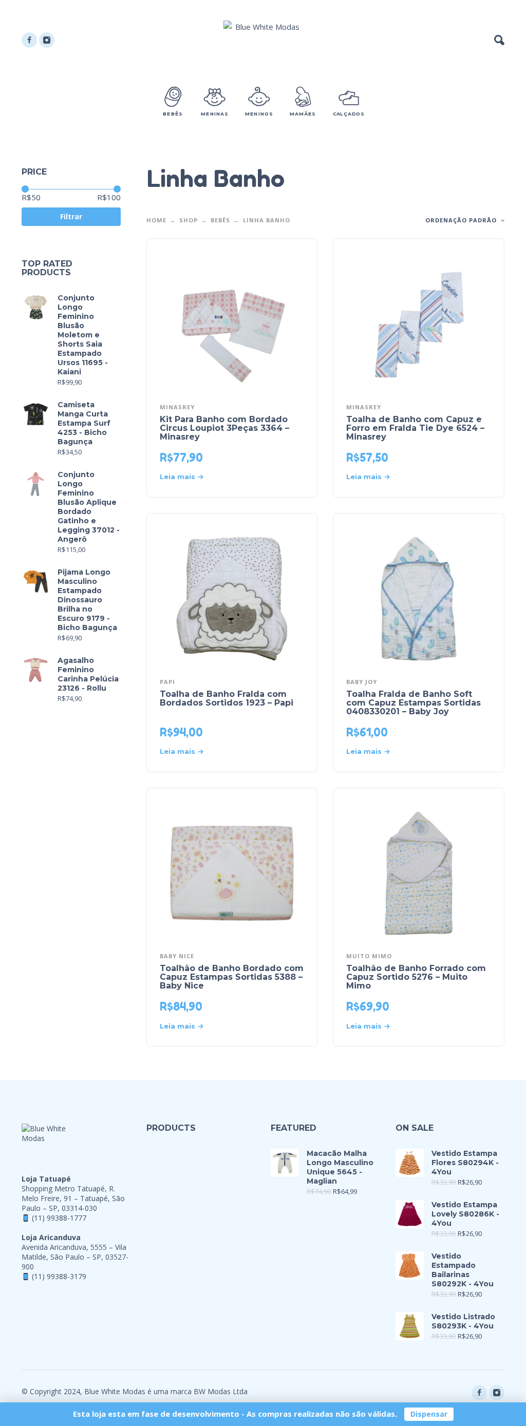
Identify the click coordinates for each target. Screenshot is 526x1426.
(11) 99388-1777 (59, 1218)
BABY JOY (361, 682)
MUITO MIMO (369, 956)
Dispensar (428, 1414)
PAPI (167, 682)
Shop (188, 220)
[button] (499, 40)
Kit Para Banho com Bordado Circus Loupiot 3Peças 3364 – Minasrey (224, 428)
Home (156, 220)
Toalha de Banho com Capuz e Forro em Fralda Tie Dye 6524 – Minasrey (415, 428)
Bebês (220, 220)
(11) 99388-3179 (59, 1276)
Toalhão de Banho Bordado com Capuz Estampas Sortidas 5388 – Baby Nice (232, 977)
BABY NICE (177, 956)
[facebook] (29, 40)
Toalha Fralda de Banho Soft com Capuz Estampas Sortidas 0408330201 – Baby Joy (413, 702)
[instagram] (46, 40)
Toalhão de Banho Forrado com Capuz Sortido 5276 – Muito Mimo (416, 977)
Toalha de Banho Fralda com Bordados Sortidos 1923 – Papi (226, 698)
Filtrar (71, 216)
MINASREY (177, 407)
